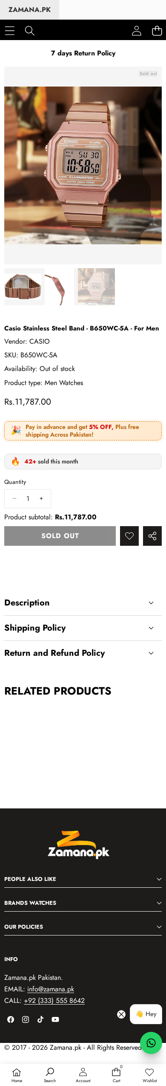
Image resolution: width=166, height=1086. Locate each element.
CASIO (39, 341)
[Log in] (136, 31)
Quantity (15, 482)
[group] (22, 286)
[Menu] (9, 30)
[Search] (29, 30)
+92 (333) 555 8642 (54, 1000)
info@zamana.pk (50, 989)
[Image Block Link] (83, 849)
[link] (149, 1076)
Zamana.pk (30, 9)
